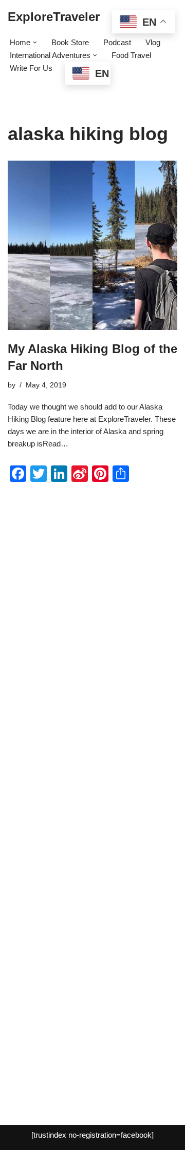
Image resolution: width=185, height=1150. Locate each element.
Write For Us (31, 68)
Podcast (117, 42)
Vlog (152, 42)
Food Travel (131, 55)
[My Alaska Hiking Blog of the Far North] (92, 245)
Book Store (70, 42)
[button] (35, 43)
